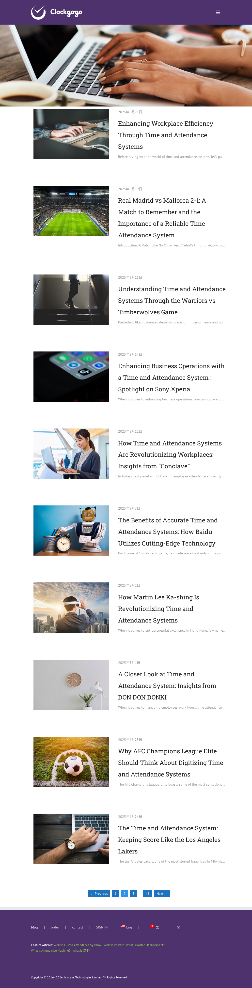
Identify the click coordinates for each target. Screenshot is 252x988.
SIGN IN (102, 927)
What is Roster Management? (145, 945)
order (55, 927)
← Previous (99, 893)
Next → (162, 893)
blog (34, 927)
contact (77, 927)
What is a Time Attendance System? (77, 945)
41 (148, 893)
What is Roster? (114, 945)
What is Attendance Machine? (50, 950)
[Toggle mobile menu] (218, 12)
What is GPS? (81, 950)
